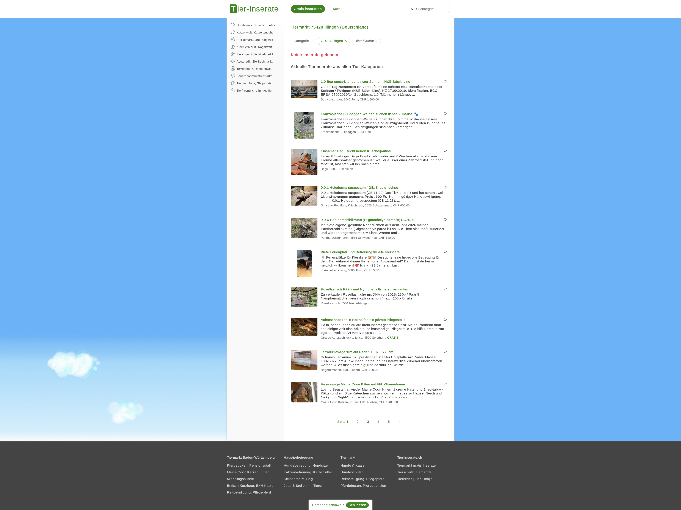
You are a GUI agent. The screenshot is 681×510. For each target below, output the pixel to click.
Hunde (345, 465)
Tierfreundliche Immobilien (255, 90)
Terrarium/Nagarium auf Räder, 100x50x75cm (357, 352)
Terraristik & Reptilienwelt (254, 69)
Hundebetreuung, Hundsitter (306, 465)
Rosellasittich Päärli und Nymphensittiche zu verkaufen (364, 289)
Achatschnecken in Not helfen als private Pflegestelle (363, 320)
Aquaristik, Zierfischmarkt (255, 61)
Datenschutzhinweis (328, 505)
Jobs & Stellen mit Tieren (303, 485)
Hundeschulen (352, 472)
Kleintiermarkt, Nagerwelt (254, 47)
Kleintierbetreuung (298, 479)
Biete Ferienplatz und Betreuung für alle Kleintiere (360, 252)
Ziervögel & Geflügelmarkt (255, 54)
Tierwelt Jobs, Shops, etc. (255, 83)
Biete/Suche (364, 41)
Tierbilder (404, 479)
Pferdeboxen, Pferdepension (363, 485)
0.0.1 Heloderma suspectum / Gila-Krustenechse (359, 187)
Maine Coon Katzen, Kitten (248, 472)
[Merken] (445, 82)
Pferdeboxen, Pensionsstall (249, 465)
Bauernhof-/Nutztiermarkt (254, 76)
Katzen (361, 465)
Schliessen (357, 505)
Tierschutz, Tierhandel (415, 472)
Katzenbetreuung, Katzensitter (308, 472)
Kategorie (301, 41)
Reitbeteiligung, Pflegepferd (249, 492)
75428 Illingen (332, 41)
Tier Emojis (423, 479)
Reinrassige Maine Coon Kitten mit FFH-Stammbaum (363, 384)
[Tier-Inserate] (256, 9)
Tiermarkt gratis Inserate (416, 465)
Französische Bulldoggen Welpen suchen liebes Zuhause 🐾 (369, 114)
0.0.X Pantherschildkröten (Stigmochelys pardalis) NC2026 (367, 220)
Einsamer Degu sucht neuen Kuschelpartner (356, 151)
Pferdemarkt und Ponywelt (255, 39)
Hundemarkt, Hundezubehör (256, 25)
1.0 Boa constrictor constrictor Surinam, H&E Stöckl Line (365, 81)
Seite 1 (342, 422)
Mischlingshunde (240, 479)
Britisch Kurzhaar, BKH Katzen (251, 485)
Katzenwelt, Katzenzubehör (256, 32)
